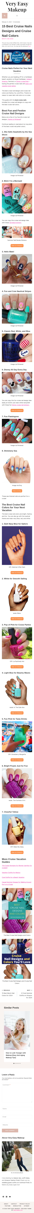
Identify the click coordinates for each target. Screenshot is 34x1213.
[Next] (28, 1036)
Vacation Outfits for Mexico (11, 872)
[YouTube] (9, 1196)
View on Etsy (17, 491)
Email (4, 1117)
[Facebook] (3, 1196)
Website (5, 1125)
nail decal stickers (15, 222)
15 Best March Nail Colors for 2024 (8, 993)
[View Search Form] (4, 15)
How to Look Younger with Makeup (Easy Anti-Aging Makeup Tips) (16, 1055)
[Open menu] (17, 15)
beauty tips (17, 1178)
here (29, 46)
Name (5, 1109)
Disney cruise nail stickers (20, 405)
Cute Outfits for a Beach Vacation (13, 877)
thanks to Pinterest (14, 119)
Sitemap (26, 1205)
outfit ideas (25, 1178)
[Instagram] (6, 1196)
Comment (6, 1085)
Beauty (4, 38)
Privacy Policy (25, 1203)
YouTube (7, 1205)
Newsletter (17, 1205)
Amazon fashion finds (12, 1180)
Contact (14, 1203)
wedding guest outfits (9, 1182)
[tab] (13, 1063)
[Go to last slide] (6, 1036)
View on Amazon (17, 245)
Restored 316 (18, 1210)
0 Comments (16, 22)
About (6, 1203)
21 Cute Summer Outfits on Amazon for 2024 (25, 994)
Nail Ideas (10, 38)
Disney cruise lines (22, 81)
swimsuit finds (24, 1182)
